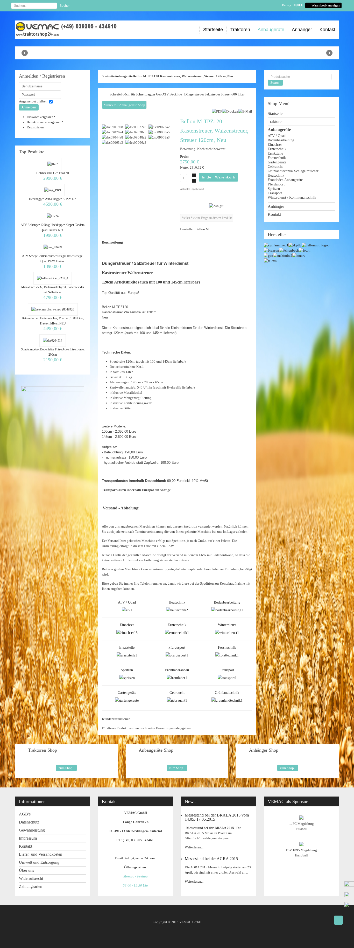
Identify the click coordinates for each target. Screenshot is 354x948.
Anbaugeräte (124, 76)
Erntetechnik (177, 625)
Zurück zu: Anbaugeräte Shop (124, 105)
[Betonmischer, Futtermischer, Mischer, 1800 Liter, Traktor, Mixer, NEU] (52, 309)
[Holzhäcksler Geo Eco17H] (52, 164)
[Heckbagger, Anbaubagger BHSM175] (52, 190)
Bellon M (202, 229)
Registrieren (35, 127)
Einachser (127, 625)
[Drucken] (230, 111)
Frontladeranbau (177, 670)
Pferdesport (176, 647)
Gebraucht (177, 693)
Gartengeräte (127, 693)
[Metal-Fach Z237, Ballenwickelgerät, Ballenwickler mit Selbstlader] (52, 278)
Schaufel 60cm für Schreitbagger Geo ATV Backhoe (146, 94)
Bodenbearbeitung (227, 602)
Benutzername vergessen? (45, 122)
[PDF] (217, 111)
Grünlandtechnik (227, 693)
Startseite (108, 76)
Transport (227, 670)
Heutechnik (177, 602)
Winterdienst (227, 625)
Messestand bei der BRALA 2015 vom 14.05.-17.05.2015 (217, 817)
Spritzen (127, 670)
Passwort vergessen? (41, 117)
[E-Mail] (245, 111)
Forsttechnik (227, 647)
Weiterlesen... (194, 847)
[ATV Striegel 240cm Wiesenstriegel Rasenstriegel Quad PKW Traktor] (53, 247)
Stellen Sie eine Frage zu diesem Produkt (207, 218)
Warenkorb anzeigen (325, 5)
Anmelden (29, 107)
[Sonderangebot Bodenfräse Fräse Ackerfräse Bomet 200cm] (52, 340)
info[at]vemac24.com (140, 858)
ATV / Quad (127, 602)
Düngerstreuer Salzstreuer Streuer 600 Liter (214, 94)
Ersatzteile (126, 647)
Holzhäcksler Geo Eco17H (52, 173)
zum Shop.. (66, 768)
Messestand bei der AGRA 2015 (211, 858)
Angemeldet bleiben (33, 101)
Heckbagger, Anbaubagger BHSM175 (52, 199)
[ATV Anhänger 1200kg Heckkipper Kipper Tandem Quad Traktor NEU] (53, 216)
